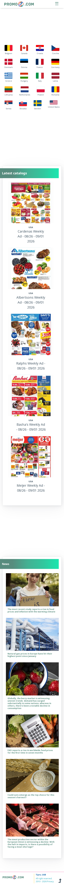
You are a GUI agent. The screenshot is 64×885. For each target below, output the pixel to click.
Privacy (50, 881)
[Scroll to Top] (60, 880)
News (5, 564)
